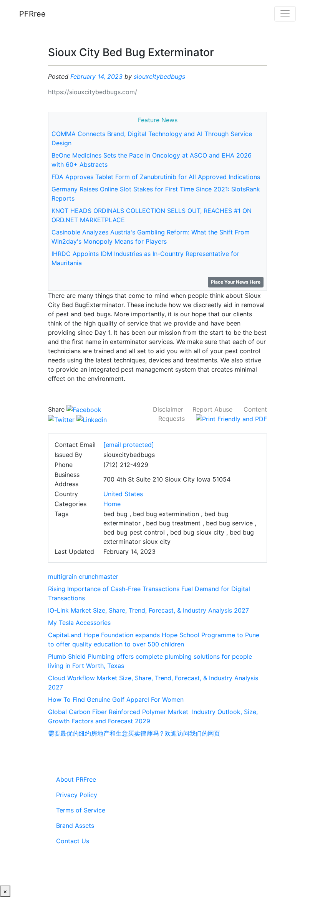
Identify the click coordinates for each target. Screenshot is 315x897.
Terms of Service (80, 810)
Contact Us (72, 841)
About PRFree (76, 779)
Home (112, 504)
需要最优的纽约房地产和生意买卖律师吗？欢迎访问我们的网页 (134, 733)
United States (123, 494)
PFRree (32, 13)
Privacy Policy (76, 795)
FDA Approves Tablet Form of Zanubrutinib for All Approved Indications (155, 177)
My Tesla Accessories (79, 622)
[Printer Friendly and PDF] (231, 418)
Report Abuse (212, 409)
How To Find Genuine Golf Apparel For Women (116, 699)
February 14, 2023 (96, 76)
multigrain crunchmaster (83, 576)
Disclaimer (168, 409)
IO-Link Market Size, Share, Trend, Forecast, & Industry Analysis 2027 (148, 610)
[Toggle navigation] (285, 14)
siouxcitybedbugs (159, 76)
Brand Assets (75, 825)
